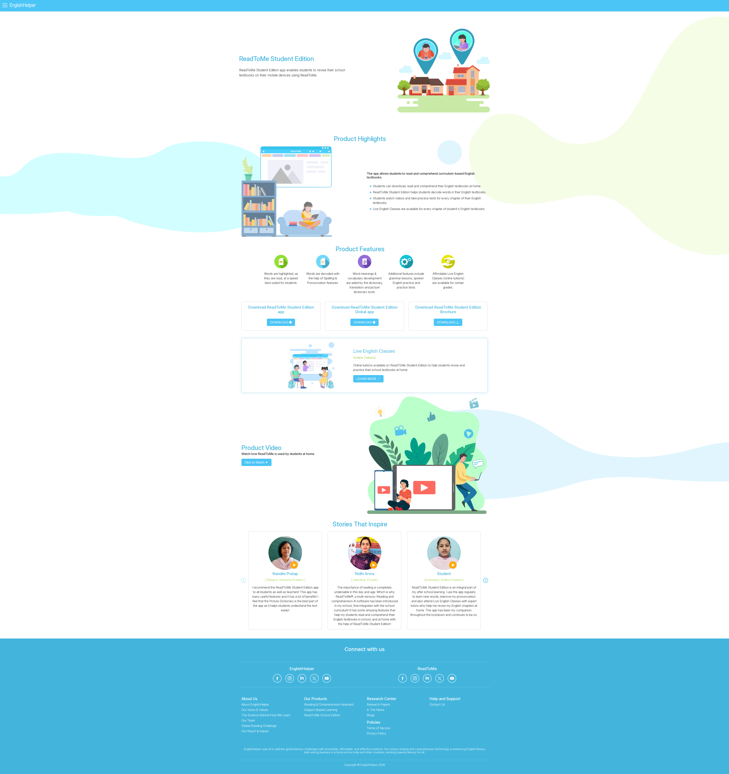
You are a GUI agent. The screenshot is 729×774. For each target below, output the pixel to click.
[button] (5, 5)
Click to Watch (255, 462)
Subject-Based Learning (320, 710)
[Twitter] (314, 678)
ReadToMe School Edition (322, 715)
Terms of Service (378, 728)
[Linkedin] (302, 678)
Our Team (248, 720)
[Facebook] (277, 678)
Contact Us (437, 704)
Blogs (371, 715)
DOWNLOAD (279, 322)
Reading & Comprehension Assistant (328, 704)
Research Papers (378, 704)
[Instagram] (289, 678)
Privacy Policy (376, 733)
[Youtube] (326, 678)
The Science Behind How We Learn (265, 715)
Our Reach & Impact (255, 731)
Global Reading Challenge (258, 726)
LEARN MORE (367, 379)
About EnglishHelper (255, 704)
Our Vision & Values (254, 710)
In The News (375, 710)
